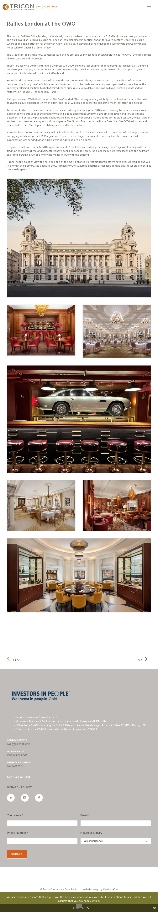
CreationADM (110, 889)
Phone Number (17, 832)
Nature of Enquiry (91, 832)
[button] (149, 7)
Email (84, 815)
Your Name (15, 815)
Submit (17, 854)
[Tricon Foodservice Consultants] (30, 7)
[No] (153, 902)
